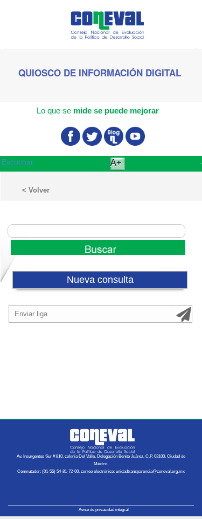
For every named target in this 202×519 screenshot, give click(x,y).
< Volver (36, 190)
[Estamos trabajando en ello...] (96, 246)
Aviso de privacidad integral (104, 509)
